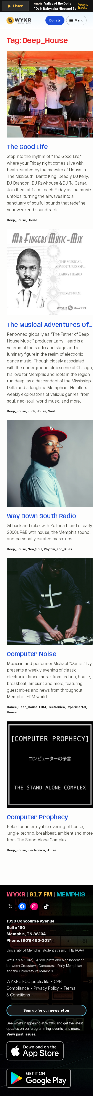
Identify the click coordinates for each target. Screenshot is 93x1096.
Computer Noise (31, 654)
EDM (42, 707)
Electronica (56, 707)
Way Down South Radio (41, 516)
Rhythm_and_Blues (58, 549)
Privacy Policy (46, 988)
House (32, 220)
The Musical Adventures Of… (49, 325)
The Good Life (27, 147)
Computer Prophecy (37, 817)
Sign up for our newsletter (46, 1010)
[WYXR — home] (19, 20)
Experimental (76, 707)
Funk (31, 411)
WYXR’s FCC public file (27, 981)
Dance (12, 707)
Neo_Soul (35, 549)
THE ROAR (75, 950)
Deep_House (16, 220)
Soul (51, 411)
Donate (55, 20)
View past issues (20, 1034)
